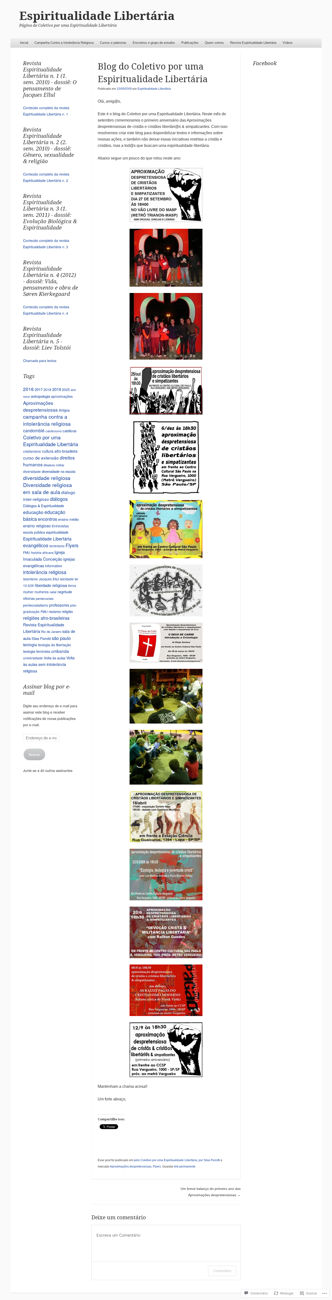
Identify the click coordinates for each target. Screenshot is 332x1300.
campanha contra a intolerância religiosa (47, 420)
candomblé (33, 430)
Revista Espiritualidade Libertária (253, 42)
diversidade (32, 471)
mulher (28, 591)
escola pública (34, 532)
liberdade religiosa (51, 585)
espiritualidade (57, 532)
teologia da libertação (54, 644)
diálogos (59, 498)
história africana (42, 552)
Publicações (190, 42)
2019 (56, 389)
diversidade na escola (58, 471)
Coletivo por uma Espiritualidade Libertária (50, 441)
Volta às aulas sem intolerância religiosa (49, 664)
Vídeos (288, 42)
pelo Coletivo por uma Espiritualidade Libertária (165, 1160)
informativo (53, 565)
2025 (66, 389)
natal (53, 592)
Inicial (24, 42)
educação (33, 512)
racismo (55, 611)
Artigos (64, 410)
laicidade (67, 578)
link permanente (184, 1166)
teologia (30, 644)
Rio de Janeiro (51, 631)
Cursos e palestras (113, 42)
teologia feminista (36, 651)
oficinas (29, 598)
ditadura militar (54, 465)
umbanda (60, 651)
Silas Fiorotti (41, 638)
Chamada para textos (39, 360)
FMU (26, 552)
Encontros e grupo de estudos (154, 42)
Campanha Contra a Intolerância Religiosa (64, 42)
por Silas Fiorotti (209, 1160)
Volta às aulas (54, 657)
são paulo (61, 638)
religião (67, 611)
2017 (39, 389)
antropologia (40, 396)
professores (59, 605)
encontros (47, 519)
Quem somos (214, 42)
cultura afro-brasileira (60, 451)
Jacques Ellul (49, 578)
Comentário (222, 1271)
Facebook (265, 63)
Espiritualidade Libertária (97, 16)
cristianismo (32, 451)
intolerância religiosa (44, 571)
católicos (69, 430)
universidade (33, 657)
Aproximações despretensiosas (130, 1166)
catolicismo (53, 431)
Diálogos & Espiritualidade (43, 505)
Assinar (34, 754)
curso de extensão (41, 458)
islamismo (30, 578)
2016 (28, 389)
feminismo (57, 545)
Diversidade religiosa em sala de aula (47, 488)
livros (72, 585)
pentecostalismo (35, 605)
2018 (47, 389)
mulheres (42, 591)
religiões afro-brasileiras (46, 618)
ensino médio (68, 519)
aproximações (62, 396)
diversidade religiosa (46, 477)
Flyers (157, 1166)
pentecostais (45, 598)
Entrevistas (60, 525)
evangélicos (35, 545)
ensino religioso (37, 526)
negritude (64, 591)
